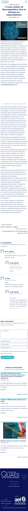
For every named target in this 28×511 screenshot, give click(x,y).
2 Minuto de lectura (22, 417)
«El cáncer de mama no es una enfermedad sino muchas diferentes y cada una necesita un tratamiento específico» (13, 376)
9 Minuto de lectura (22, 394)
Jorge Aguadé (14, 263)
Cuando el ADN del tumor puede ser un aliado (13, 400)
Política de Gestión (14, 483)
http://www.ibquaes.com (16, 308)
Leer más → (4, 389)
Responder (18, 253)
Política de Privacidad (14, 481)
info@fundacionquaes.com (16, 269)
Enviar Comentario (7, 357)
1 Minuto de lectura (22, 457)
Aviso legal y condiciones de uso (24, 477)
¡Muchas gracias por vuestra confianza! (13, 441)
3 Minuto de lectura (14, 4)
